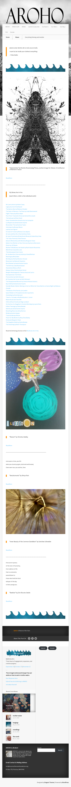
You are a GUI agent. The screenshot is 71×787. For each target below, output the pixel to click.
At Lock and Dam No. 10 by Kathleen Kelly (18, 234)
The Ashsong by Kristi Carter (14, 252)
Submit (43, 648)
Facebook (32, 638)
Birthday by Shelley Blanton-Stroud (16, 259)
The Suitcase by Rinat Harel (14, 218)
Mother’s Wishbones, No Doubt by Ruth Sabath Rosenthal (23, 247)
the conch (16, 737)
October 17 (18, 666)
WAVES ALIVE (15, 27)
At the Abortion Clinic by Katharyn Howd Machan (20, 254)
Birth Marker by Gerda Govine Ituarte (17, 263)
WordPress (65, 782)
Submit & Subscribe (33, 27)
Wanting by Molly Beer (12, 256)
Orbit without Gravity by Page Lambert (17, 302)
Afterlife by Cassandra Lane (14, 250)
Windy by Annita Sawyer (13, 313)
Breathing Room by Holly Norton (16, 311)
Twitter (35, 638)
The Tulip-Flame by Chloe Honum (16, 238)
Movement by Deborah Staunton (15, 261)
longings (15, 723)
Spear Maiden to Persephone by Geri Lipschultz (20, 293)
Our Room (45, 27)
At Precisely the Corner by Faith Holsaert (18, 279)
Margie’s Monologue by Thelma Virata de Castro (20, 272)
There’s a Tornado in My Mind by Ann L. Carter (19, 297)
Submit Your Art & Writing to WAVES (16, 681)
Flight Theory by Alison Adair (14, 213)
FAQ (6, 32)
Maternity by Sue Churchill (13, 299)
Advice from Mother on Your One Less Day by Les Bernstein (23, 243)
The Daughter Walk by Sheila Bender (16, 322)
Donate (12, 32)
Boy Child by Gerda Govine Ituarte (16, 284)
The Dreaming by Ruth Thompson (16, 324)
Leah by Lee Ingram (11, 229)
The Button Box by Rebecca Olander (16, 209)
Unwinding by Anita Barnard (14, 295)
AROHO (7, 27)
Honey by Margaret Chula (13, 320)
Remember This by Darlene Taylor (16, 225)
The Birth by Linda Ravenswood (15, 265)
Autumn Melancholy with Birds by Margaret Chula (20, 241)
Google (29, 638)
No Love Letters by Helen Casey (15, 204)
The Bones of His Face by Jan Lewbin (16, 290)
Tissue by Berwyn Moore (13, 315)
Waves (17, 37)
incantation (9, 706)
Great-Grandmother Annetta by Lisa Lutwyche (19, 220)
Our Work (54, 27)
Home (8, 37)
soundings (16, 730)
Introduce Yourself (11, 684)
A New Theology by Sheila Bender (16, 306)
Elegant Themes (49, 782)
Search (39, 748)
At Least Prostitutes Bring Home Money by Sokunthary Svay (23, 236)
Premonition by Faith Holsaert (15, 277)
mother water (17, 716)
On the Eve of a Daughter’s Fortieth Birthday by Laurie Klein (23, 304)
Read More (9, 178)
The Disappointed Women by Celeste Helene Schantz (21, 281)
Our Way (62, 27)
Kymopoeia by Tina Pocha (13, 275)
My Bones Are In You (33, 331)
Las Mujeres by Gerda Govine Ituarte (16, 222)
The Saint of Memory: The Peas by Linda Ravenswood (21, 211)
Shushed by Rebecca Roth (13, 268)
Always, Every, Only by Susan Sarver (16, 270)
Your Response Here (12, 678)
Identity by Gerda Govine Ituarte (15, 308)
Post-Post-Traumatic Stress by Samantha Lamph (20, 216)
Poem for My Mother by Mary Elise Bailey (18, 318)
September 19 (10, 666)
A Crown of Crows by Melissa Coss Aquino (18, 232)
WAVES (24, 27)
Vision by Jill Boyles (11, 245)
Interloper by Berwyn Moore (14, 227)
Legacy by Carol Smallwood (14, 207)
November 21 (27, 666)
